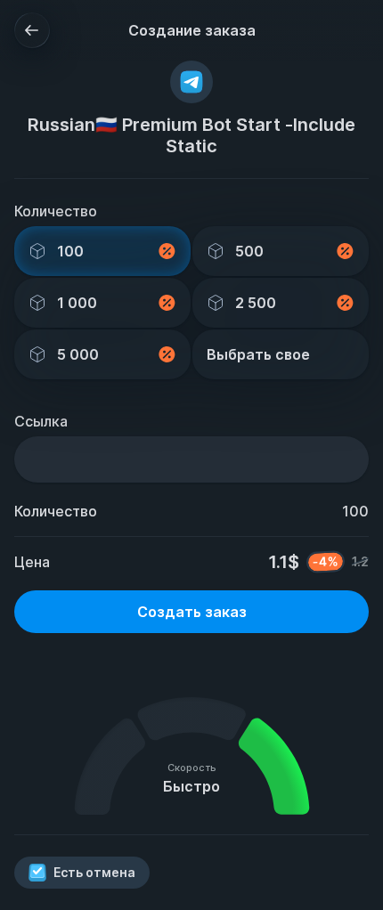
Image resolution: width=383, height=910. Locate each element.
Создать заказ (192, 612)
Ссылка (41, 421)
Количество (55, 211)
